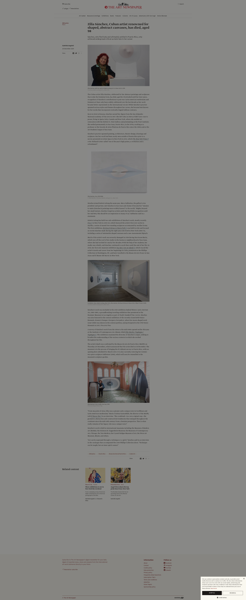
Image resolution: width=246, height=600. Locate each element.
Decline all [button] (233, 593)
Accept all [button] (212, 593)
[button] (222, 597)
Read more (214, 588)
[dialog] (223, 588)
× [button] (244, 578)
